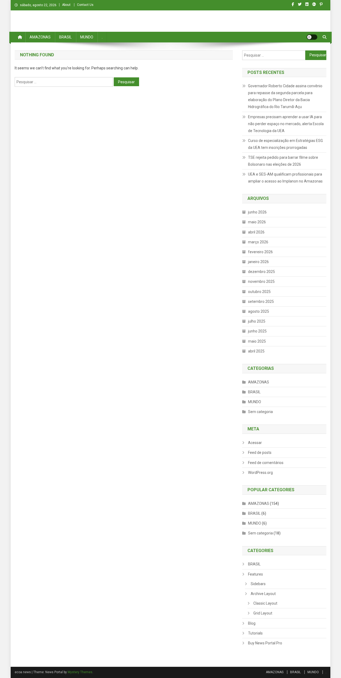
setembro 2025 (261, 301)
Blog (251, 623)
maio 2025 (257, 341)
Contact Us (85, 5)
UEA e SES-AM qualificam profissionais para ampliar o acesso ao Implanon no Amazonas (285, 177)
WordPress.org (260, 472)
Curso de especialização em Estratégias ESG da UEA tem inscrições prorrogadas (285, 144)
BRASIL (65, 37)
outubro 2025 (259, 292)
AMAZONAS (40, 37)
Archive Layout (263, 594)
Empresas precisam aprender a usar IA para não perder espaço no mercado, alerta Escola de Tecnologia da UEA (286, 124)
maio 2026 (257, 222)
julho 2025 (256, 321)
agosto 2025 (258, 311)
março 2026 (258, 242)
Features (255, 574)
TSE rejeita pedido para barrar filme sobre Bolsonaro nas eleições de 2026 (283, 160)
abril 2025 (256, 351)
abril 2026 (256, 232)
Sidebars (258, 584)
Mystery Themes (80, 672)
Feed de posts (259, 452)
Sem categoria (260, 412)
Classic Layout (265, 603)
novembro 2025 (261, 281)
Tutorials (255, 633)
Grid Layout (262, 613)
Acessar (255, 443)
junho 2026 (257, 212)
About (66, 5)
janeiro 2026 (258, 262)
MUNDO (86, 37)
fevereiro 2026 (260, 252)
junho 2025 (257, 331)
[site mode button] (312, 37)
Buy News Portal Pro (265, 643)
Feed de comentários (265, 463)
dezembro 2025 (261, 271)
